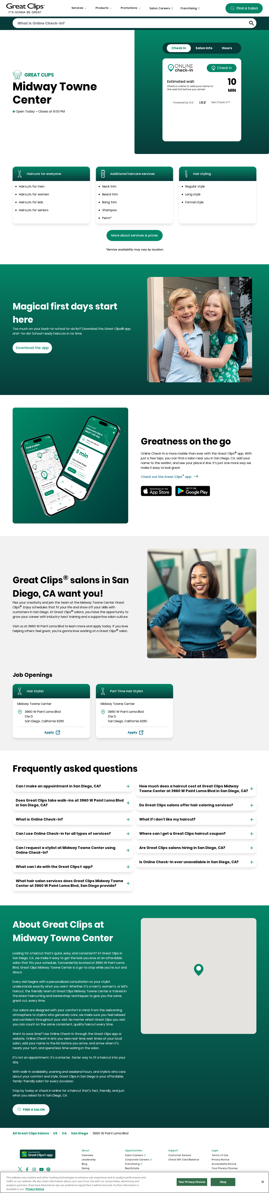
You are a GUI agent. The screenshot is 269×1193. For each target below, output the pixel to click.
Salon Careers (134, 1155)
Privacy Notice (220, 1159)
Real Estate (132, 1168)
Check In (224, 67)
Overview (87, 1155)
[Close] (262, 1181)
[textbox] (72, 313)
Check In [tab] (179, 48)
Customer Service (179, 1155)
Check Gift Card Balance (183, 1159)
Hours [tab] (227, 48)
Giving (85, 1168)
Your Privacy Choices (225, 1168)
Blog (84, 1164)
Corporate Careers (137, 1159)
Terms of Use (220, 1155)
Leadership (89, 1159)
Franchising (132, 1164)
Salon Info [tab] (204, 48)
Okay (223, 1182)
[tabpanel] (201, 99)
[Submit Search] (251, 23)
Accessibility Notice (224, 1164)
